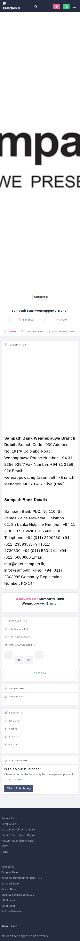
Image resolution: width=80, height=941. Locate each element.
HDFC (4, 846)
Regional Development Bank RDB (21, 877)
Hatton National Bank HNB (17, 840)
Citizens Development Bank (18, 829)
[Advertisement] (40, 393)
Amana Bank (9, 818)
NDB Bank (7, 866)
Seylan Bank (8, 889)
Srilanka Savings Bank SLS (17, 894)
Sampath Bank (10, 883)
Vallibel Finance (11, 911)
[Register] (66, 6)
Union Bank (8, 905)
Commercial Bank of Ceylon (18, 835)
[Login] (56, 6)
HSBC (4, 851)
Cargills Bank (9, 823)
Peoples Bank (9, 872)
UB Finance (8, 900)
